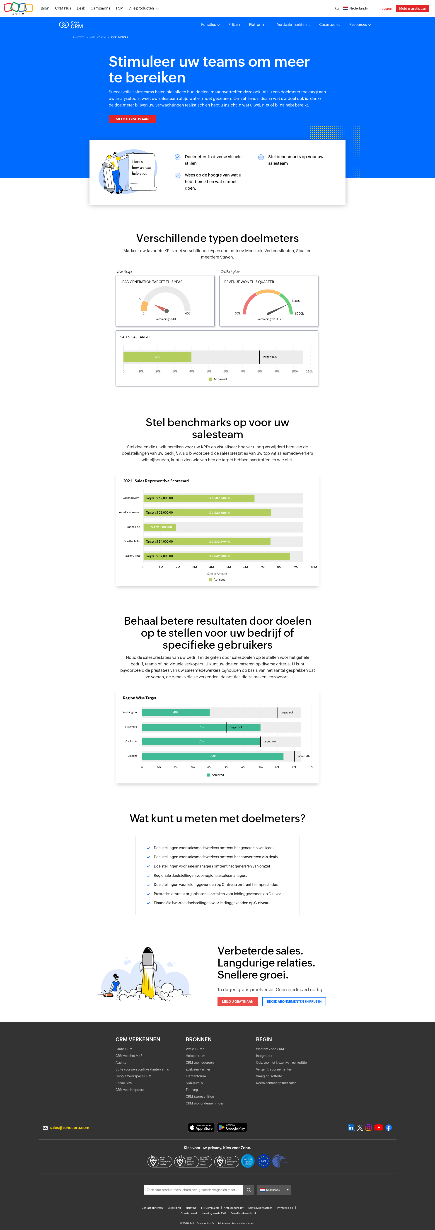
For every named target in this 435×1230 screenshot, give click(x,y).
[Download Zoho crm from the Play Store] (232, 1127)
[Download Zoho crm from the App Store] (201, 1127)
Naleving (191, 1207)
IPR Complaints (210, 1207)
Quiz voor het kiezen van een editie (281, 1062)
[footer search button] (248, 1190)
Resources (358, 24)
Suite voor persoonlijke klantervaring (142, 1069)
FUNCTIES (78, 37)
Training (192, 1090)
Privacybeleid (285, 1207)
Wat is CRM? (195, 1049)
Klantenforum (196, 1076)
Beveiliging (174, 1207)
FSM (119, 8)
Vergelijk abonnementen (274, 1069)
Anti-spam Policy (234, 1207)
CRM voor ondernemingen (205, 1103)
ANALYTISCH (98, 37)
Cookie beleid (189, 1213)
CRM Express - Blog (200, 1096)
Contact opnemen (152, 1207)
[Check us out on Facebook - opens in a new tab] (388, 1127)
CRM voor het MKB (129, 1056)
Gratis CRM (124, 1049)
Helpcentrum (195, 1056)
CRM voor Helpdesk (130, 1090)
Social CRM (124, 1083)
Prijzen (234, 24)
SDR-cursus (194, 1083)
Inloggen (385, 8)
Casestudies (329, 24)
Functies (208, 24)
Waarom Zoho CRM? (270, 1049)
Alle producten (141, 8)
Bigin (45, 8)
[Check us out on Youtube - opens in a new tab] (378, 1127)
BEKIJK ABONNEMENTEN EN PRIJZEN (294, 1001)
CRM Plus (63, 8)
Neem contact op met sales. (276, 1083)
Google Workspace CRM (133, 1076)
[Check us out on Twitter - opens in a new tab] (360, 1127)
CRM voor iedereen (200, 1062)
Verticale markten (292, 24)
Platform (257, 24)
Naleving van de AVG (214, 1213)
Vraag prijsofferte (269, 1076)
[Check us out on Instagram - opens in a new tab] (368, 1127)
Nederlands (358, 8)
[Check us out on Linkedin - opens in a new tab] (351, 1127)
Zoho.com (18, 8)
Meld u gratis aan (412, 8)
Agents (121, 1062)
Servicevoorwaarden (260, 1207)
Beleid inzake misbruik (243, 1213)
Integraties (264, 1056)
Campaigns (100, 8)
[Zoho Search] (337, 8)
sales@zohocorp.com (69, 1127)
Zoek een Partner (198, 1069)
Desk (81, 8)
